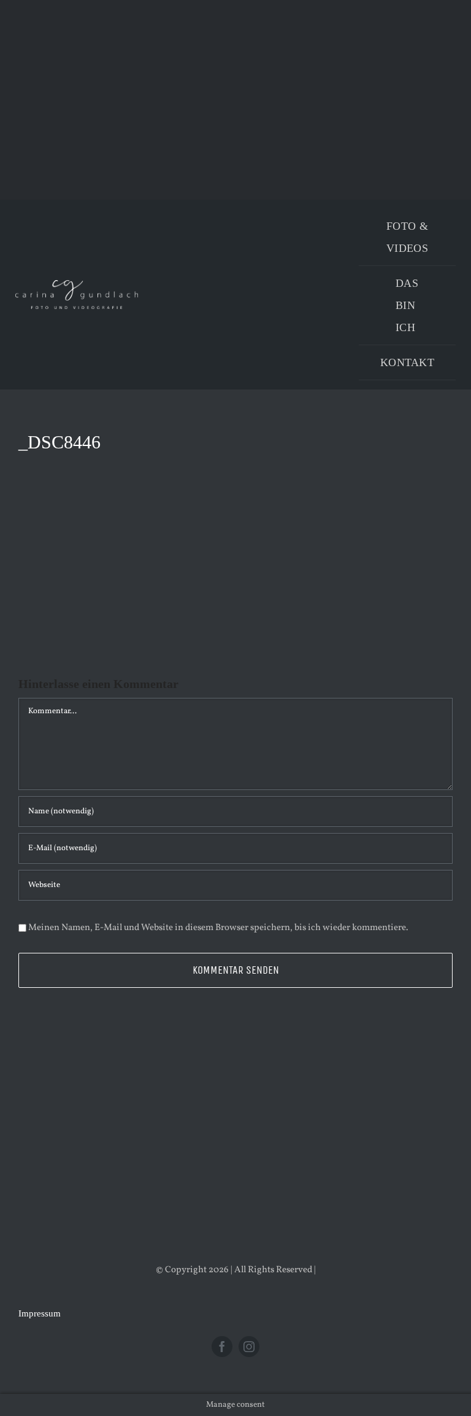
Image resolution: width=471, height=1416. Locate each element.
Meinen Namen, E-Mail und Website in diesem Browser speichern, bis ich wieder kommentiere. (218, 927)
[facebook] (222, 1346)
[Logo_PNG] (76, 284)
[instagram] (249, 1346)
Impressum (39, 1313)
